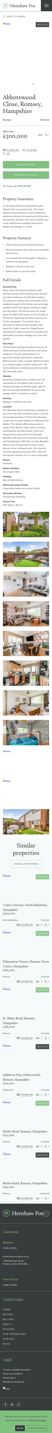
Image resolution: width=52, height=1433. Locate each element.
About (7, 1324)
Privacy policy (9, 1377)
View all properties (26, 863)
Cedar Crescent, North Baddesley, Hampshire (25, 907)
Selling (8, 1319)
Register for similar (26, 175)
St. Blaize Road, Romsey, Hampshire (19, 1020)
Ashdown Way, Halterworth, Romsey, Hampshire (22, 1077)
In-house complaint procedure (17, 1369)
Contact (9, 1339)
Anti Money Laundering (13, 1381)
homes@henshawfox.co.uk (16, 1256)
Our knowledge (14, 1334)
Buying (8, 1314)
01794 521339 (24, 186)
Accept (20, 1428)
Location (31, 150)
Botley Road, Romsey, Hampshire (25, 1131)
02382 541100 (10, 1285)
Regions (9, 1329)
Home (7, 1309)
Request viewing (26, 164)
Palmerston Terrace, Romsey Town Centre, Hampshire (26, 964)
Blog (6, 1343)
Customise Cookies (37, 1428)
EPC (8, 153)
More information (37, 1420)
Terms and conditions (13, 1373)
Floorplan (12, 150)
